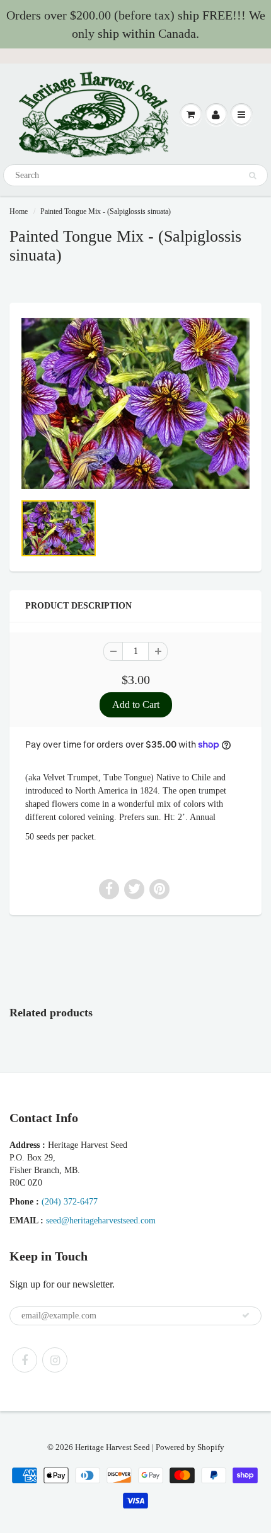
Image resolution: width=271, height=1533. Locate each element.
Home (18, 211)
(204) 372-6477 (70, 1201)
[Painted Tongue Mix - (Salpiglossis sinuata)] (135, 403)
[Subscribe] (245, 1315)
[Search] (252, 176)
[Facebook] (24, 1360)
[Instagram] (54, 1360)
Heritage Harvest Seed (112, 1447)
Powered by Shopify (190, 1447)
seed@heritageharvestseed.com (101, 1220)
